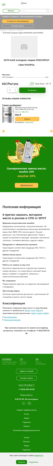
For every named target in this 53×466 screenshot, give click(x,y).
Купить (27, 119)
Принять (21, 462)
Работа (27, 426)
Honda (27, 310)
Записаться (26, 182)
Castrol (39, 313)
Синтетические (10, 317)
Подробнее (33, 462)
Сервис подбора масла (26, 410)
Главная (3, 30)
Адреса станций (26, 371)
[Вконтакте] (29, 403)
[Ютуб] (23, 403)
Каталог (12, 30)
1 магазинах (29, 122)
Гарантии (26, 450)
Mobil (45, 313)
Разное (20, 30)
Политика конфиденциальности (26, 430)
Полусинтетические (12, 320)
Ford (33, 310)
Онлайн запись (17, 26)
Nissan (38, 310)
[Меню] (3, 4)
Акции (26, 446)
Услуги (26, 437)
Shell (34, 313)
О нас (26, 414)
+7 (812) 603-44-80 (26, 389)
